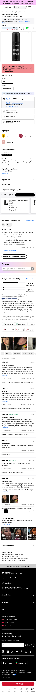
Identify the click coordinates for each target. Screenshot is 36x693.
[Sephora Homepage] (6, 7)
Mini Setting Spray (19, 560)
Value (3, 22)
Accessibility (22, 672)
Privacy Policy (5, 672)
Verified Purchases (28, 353)
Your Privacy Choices (7, 674)
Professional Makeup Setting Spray (12, 554)
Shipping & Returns (12, 106)
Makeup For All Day (8, 560)
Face (9, 12)
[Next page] (34, 511)
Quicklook (5, 206)
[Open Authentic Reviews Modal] (18, 299)
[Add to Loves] (33, 75)
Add (12, 210)
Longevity (27, 21)
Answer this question (10, 250)
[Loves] (29, 7)
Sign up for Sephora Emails (10, 641)
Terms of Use (13, 672)
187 (30, 511)
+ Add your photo (7, 524)
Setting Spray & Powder (18, 12)
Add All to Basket (25, 195)
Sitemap (29, 672)
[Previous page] (2, 511)
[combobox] (20, 7)
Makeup (4, 12)
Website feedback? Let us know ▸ (18, 566)
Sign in (8, 103)
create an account (17, 103)
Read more (5, 375)
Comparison (21, 21)
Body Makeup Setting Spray (10, 556)
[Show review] (7, 343)
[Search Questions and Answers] (3, 225)
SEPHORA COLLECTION (9, 14)
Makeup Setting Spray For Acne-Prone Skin (15, 558)
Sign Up (29, 645)
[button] (23, 28)
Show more (5, 174)
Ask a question (17, 19)
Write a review (30, 279)
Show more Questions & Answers (14, 257)
